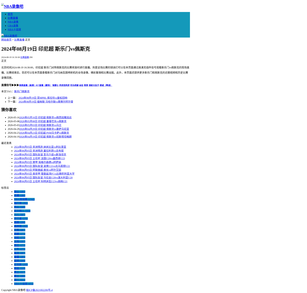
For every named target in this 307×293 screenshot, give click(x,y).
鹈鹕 (19, 233)
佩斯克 (26, 91)
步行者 (21, 218)
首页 (10, 14)
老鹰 (19, 195)
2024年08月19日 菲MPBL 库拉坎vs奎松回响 (43, 97)
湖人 (19, 279)
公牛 (19, 249)
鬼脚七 (55, 85)
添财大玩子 (94, 85)
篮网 (19, 260)
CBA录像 (13, 25)
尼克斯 (21, 264)
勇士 (19, 272)
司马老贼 (74, 85)
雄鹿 (19, 222)
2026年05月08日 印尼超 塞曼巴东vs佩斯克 (43, 121)
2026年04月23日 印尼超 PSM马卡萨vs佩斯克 (44, 132)
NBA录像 (13, 21)
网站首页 (6, 39)
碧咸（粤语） (106, 85)
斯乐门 (18, 91)
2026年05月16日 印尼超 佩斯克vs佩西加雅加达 (46, 117)
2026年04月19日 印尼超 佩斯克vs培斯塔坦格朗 (46, 136)
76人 (19, 214)
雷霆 (19, 256)
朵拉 (81, 85)
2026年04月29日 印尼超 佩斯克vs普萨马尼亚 (44, 129)
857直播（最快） (44, 85)
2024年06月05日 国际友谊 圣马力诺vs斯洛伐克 (40, 154)
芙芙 (86, 85)
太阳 (19, 241)
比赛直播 (13, 18)
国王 (19, 245)
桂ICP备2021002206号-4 (39, 290)
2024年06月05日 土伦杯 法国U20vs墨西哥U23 (39, 158)
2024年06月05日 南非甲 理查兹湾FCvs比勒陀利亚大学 (44, 173)
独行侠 (21, 203)
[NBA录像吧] (12, 6)
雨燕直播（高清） (27, 85)
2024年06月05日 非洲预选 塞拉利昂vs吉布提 (39, 150)
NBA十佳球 (14, 29)
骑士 (19, 191)
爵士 (19, 276)
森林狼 (21, 226)
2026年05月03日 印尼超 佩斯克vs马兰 (40, 125)
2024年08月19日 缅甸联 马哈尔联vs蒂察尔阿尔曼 (46, 101)
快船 (19, 237)
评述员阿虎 (64, 85)
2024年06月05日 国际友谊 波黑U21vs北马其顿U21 (42, 166)
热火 (19, 207)
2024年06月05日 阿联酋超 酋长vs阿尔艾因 (37, 170)
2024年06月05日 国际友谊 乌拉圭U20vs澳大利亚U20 (43, 177)
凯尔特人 (22, 210)
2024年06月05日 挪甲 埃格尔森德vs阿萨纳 (37, 162)
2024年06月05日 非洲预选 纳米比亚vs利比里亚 (40, 147)
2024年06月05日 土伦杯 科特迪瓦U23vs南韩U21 (40, 181)
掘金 (19, 268)
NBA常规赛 (24, 199)
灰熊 (19, 230)
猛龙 (19, 253)
